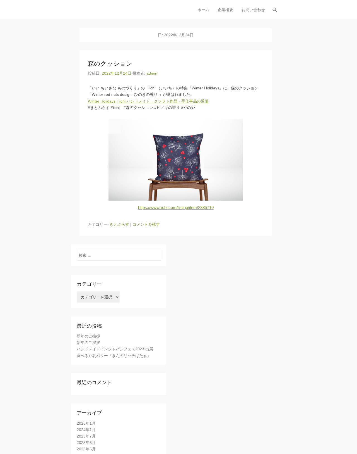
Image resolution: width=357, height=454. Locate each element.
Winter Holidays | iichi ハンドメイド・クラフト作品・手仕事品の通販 (148, 101)
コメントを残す (146, 224)
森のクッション (110, 63)
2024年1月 (86, 429)
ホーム (203, 10)
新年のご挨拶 (88, 336)
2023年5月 (86, 449)
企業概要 (225, 10)
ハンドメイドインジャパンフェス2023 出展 (115, 349)
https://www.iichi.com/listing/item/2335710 (176, 207)
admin (151, 73)
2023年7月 (86, 436)
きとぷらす (119, 224)
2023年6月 (86, 442)
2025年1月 (86, 423)
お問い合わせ (253, 10)
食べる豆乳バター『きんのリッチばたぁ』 (114, 355)
